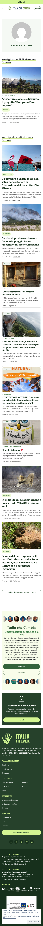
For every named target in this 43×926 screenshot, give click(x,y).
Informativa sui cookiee (9, 918)
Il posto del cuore (11, 450)
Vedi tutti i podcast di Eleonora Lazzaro (22, 592)
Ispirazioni (6, 786)
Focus (24, 786)
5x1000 (4, 822)
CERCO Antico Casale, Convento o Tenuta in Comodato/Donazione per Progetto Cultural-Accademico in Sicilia (20, 345)
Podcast (25, 782)
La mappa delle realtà (10, 800)
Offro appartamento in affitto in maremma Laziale (18, 293)
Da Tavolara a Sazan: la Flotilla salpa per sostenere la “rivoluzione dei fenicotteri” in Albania (20, 183)
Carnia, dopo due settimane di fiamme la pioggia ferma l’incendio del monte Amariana (20, 241)
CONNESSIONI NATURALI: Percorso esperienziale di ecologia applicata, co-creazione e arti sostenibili (20, 400)
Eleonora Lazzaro (7, 122)
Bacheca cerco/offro (9, 804)
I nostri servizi (7, 769)
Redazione (16, 200)
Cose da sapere (7, 782)
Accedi (37, 8)
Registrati (21, 672)
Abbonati (21, 666)
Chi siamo (5, 765)
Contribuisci (6, 818)
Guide (4, 790)
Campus (5, 808)
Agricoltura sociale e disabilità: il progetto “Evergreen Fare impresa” (21, 102)
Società (5, 110)
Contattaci (5, 773)
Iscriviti (21, 720)
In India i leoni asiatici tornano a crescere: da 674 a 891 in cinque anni (21, 503)
